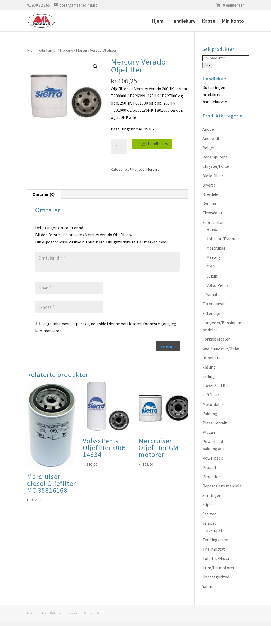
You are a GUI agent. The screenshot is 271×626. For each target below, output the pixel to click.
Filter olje (137, 169)
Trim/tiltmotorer (218, 567)
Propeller (211, 476)
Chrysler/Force (215, 166)
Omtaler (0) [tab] (44, 194)
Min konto (233, 21)
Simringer (211, 495)
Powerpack (212, 458)
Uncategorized (215, 576)
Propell (209, 467)
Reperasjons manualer (222, 485)
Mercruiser (215, 248)
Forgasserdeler (216, 339)
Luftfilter (210, 394)
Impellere (211, 357)
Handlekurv (182, 21)
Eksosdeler (212, 212)
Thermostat (213, 549)
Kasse (208, 21)
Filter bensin (213, 303)
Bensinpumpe (215, 157)
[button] (95, 66)
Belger (208, 147)
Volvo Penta (217, 285)
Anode (208, 129)
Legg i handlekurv (152, 143)
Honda (212, 229)
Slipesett (210, 504)
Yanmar (209, 586)
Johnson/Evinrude (223, 238)
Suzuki (212, 276)
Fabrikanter (47, 50)
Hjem (158, 21)
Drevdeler (211, 194)
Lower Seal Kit (215, 385)
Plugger (209, 432)
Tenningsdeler (215, 539)
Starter (209, 513)
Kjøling (209, 367)
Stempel (214, 530)
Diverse (209, 185)
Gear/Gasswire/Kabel (221, 348)
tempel (209, 523)
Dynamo (210, 203)
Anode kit (211, 138)
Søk (207, 65)
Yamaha (213, 294)
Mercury (66, 50)
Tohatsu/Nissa (215, 558)
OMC (210, 266)
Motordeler (212, 404)
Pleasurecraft (214, 422)
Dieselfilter (212, 175)
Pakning (209, 413)
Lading (208, 376)
